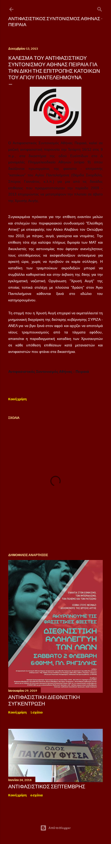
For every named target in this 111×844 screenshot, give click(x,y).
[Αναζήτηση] (100, 8)
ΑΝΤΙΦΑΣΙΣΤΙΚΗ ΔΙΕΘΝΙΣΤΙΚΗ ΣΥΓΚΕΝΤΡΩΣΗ (44, 700)
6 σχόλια (36, 795)
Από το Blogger (60, 828)
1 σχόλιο (36, 712)
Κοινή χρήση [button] (17, 399)
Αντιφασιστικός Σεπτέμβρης (46, 786)
